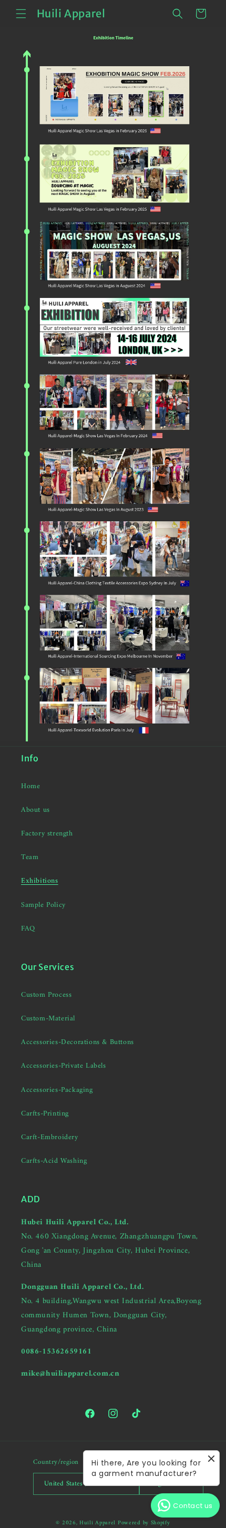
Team (29, 857)
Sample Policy (43, 905)
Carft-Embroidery (49, 1137)
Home (30, 786)
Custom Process (46, 995)
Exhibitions (39, 880)
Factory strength (47, 833)
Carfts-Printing (45, 1113)
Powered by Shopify (144, 1523)
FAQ (28, 928)
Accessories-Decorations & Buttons (77, 1042)
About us (35, 810)
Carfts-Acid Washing (54, 1161)
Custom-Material (48, 1018)
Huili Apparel (97, 1523)
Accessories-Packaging (57, 1090)
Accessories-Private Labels (63, 1065)
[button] (21, 13)
